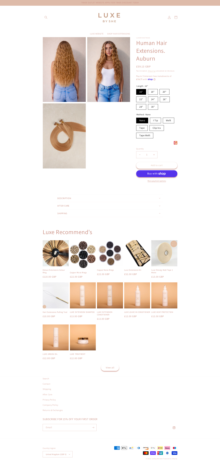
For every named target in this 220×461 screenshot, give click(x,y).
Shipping (151, 71)
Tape (142, 127)
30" (153, 106)
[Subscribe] (93, 427)
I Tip (155, 120)
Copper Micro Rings (78, 272)
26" (165, 99)
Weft (168, 120)
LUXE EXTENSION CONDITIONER (104, 313)
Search (46, 378)
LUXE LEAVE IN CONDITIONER (137, 312)
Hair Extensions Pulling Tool (55, 312)
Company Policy (50, 405)
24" (153, 99)
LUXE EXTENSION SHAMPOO (82, 312)
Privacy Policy (49, 399)
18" (153, 91)
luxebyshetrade (157, 459)
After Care (47, 394)
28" (141, 106)
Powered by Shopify (170, 459)
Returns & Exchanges (53, 410)
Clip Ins (157, 127)
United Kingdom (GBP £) (56, 454)
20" (164, 91)
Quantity (140, 148)
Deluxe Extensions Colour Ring (54, 271)
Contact (46, 383)
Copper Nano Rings (105, 270)
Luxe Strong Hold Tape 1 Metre (162, 271)
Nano (142, 120)
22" (141, 99)
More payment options (157, 181)
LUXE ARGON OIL (50, 354)
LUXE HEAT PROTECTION (162, 312)
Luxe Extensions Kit (132, 270)
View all (110, 367)
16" (141, 91)
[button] (46, 17)
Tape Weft (144, 135)
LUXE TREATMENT (77, 354)
